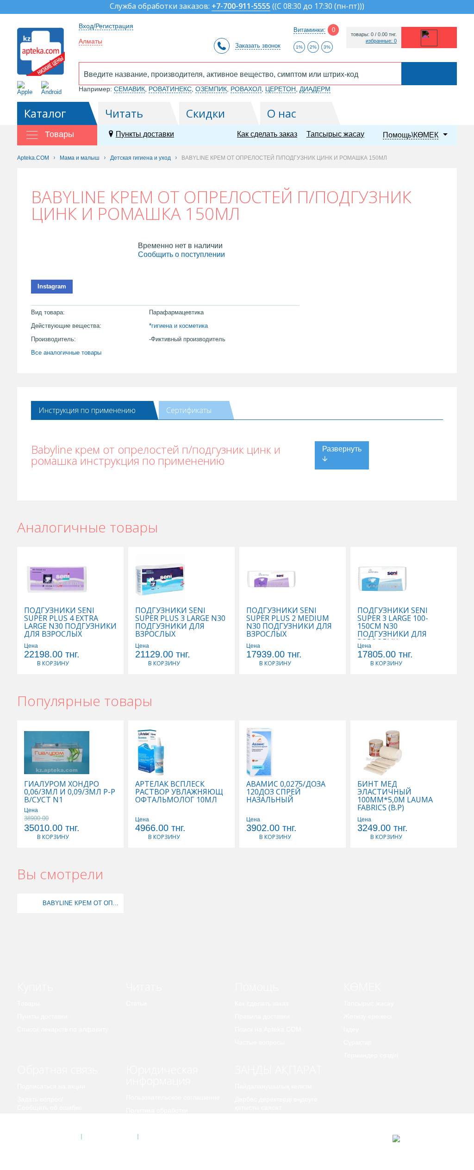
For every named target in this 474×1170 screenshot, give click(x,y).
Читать (124, 113)
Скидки (205, 113)
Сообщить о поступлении (181, 254)
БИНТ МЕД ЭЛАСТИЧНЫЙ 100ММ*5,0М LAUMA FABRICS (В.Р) (395, 796)
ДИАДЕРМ (315, 89)
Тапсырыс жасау (335, 134)
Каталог (45, 113)
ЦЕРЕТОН (280, 89)
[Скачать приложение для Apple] (26, 88)
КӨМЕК (362, 986)
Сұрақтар (357, 1042)
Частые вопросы (260, 1042)
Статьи (136, 1003)
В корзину (53, 663)
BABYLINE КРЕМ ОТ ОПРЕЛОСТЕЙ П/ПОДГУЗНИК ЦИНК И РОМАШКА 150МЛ (82, 903)
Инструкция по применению (87, 410)
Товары (28, 1003)
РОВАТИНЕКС (170, 89)
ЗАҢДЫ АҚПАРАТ (278, 1069)
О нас (281, 113)
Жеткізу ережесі (367, 1016)
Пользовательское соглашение (173, 1097)
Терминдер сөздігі (370, 1055)
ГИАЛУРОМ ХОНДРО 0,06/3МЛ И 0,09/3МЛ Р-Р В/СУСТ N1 (69, 792)
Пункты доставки (145, 134)
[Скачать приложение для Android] (53, 88)
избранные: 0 (381, 41)
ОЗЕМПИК (211, 89)
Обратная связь (57, 1069)
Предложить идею (44, 1120)
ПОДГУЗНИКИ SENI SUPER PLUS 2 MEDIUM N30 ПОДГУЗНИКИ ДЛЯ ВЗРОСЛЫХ (289, 622)
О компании (109, 1136)
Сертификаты (189, 410)
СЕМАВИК (129, 89)
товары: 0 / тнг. (374, 34)
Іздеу (351, 1029)
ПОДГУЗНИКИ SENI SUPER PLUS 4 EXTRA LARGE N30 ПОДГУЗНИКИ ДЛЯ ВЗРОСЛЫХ (70, 622)
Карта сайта (166, 1136)
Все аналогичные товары (66, 352)
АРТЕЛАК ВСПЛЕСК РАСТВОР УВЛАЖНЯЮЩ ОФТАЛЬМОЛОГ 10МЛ (179, 792)
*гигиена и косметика (178, 325)
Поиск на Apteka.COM (268, 1029)
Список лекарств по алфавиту (62, 1029)
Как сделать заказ (267, 134)
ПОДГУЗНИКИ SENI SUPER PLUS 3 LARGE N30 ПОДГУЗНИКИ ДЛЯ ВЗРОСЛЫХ (180, 622)
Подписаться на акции (51, 1086)
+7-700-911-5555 (241, 6)
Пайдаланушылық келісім (273, 1086)
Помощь (257, 986)
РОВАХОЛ (246, 89)
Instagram (51, 286)
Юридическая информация (162, 1075)
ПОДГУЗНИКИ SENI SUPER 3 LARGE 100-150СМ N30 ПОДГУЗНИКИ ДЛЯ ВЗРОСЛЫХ (392, 626)
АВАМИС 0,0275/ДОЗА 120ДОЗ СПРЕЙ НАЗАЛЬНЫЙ (285, 792)
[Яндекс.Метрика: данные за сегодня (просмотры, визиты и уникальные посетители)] (419, 1138)
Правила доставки (262, 1016)
